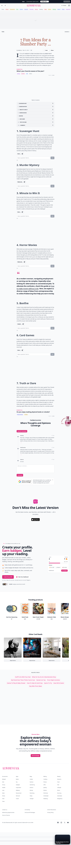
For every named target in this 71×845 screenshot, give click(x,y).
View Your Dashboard (23, 577)
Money (31, 790)
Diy (16, 782)
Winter (30, 73)
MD (31, 50)
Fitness (7, 9)
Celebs (31, 779)
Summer (23, 73)
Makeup (54, 9)
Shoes (3, 9)
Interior (58, 9)
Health (3, 787)
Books (17, 779)
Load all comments (21, 431)
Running (59, 793)
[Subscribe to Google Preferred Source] (25, 481)
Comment (19, 475)
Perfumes (45, 793)
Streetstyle (45, 795)
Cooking (45, 779)
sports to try (48, 683)
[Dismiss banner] (53, 480)
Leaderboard (51, 570)
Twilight (31, 798)
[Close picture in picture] (56, 836)
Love (3, 790)
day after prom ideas (35, 686)
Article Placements (51, 809)
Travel (17, 798)
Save (46, 50)
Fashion (21, 9)
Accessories (5, 776)
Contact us (4, 809)
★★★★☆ (67, 31)
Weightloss (59, 798)
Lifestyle (59, 787)
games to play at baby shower (16, 683)
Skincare (18, 795)
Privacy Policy (50, 812)
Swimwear (59, 795)
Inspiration (68, 9)
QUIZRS (53, 75)
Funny (63, 9)
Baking (45, 776)
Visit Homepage (35, 755)
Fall (27, 73)
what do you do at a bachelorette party (44, 677)
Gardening (32, 784)
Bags (31, 776)
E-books (26, 414)
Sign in (28, 580)
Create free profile (8, 577)
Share (52, 50)
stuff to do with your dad (22, 677)
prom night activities (53, 680)
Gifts (44, 784)
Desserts (26, 9)
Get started (64, 570)
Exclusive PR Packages (30, 812)
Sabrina (20, 50)
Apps (17, 776)
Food (58, 782)
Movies (49, 9)
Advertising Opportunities (8, 812)
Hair (58, 784)
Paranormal (12, 9)
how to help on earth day (35, 683)
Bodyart (4, 779)
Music (58, 790)
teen (3, 31)
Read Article (16, 661)
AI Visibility (27, 809)
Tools (3, 801)
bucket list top (41, 680)
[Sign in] (69, 5)
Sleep (45, 9)
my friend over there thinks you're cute (23, 680)
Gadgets (18, 784)
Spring (18, 73)
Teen (17, 9)
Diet (3, 782)
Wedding (41, 9)
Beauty (36, 9)
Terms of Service (6, 815)
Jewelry (45, 787)
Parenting (31, 9)
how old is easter (58, 683)
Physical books (20, 414)
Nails (3, 793)
